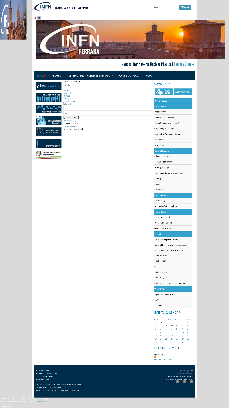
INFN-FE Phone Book (163, 223)
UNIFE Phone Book (162, 228)
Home (40, 75)
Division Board (160, 101)
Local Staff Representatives (166, 239)
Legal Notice (189, 371)
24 (161, 339)
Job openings (160, 200)
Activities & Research (99, 75)
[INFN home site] (48, 86)
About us (57, 75)
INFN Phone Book (162, 217)
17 (161, 335)
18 (166, 335)
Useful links (159, 289)
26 (172, 339)
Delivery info (159, 145)
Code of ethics (160, 272)
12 (172, 332)
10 (161, 332)
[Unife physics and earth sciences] (48, 131)
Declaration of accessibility (185, 373)
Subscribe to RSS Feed (163, 359)
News (149, 75)
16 (156, 335)
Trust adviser (160, 261)
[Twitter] (184, 381)
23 (156, 339)
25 (166, 339)
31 (161, 342)
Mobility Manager (161, 167)
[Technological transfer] (48, 120)
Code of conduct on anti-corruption (169, 283)
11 (166, 332)
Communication (161, 195)
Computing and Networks (165, 128)
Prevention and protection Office (168, 123)
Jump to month (69, 101)
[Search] (107, 104)
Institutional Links (161, 234)
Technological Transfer (164, 161)
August (171, 319)
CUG (156, 266)
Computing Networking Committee (169, 173)
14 (183, 332)
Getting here (76, 75)
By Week (67, 96)
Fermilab (158, 305)
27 (177, 339)
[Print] (69, 85)
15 (188, 332)
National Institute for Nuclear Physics (71, 7)
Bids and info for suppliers (165, 206)
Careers (157, 184)
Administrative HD (162, 156)
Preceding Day (69, 120)
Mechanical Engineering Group (167, 134)
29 (188, 339)
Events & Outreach (128, 75)
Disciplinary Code (161, 277)
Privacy (182, 371)
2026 (176, 319)
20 (177, 335)
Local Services (160, 106)
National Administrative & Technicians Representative (170, 253)
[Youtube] (191, 381)
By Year (66, 90)
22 (188, 335)
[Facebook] (177, 381)
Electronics (159, 139)
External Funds (160, 189)
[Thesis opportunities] (48, 109)
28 (183, 339)
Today (66, 98)
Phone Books (160, 212)
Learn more (42, 402)
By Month (67, 93)
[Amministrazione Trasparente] (48, 154)
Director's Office (161, 111)
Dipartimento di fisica (163, 294)
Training (157, 178)
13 (177, 332)
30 (156, 342)
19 (172, 335)
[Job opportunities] (48, 97)
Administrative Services (164, 117)
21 (183, 335)
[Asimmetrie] (48, 143)
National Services (161, 151)
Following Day (69, 126)
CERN (156, 300)
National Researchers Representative (170, 245)
